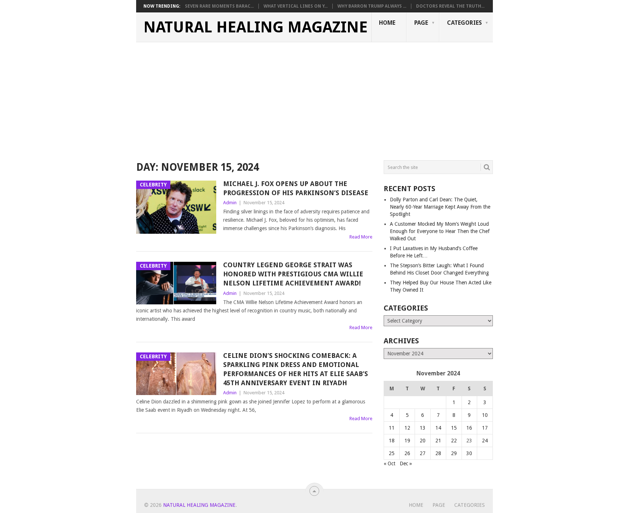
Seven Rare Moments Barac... (219, 6)
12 (407, 428)
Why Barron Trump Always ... (371, 6)
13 (423, 428)
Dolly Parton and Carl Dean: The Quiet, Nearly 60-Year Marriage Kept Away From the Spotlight (440, 207)
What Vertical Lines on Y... (296, 6)
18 (392, 440)
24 (485, 440)
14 (438, 428)
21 (438, 440)
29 (454, 453)
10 (485, 415)
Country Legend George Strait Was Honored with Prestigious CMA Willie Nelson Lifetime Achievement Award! (293, 274)
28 (438, 453)
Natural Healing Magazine (255, 27)
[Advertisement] (314, 97)
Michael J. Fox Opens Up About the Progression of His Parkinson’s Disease (295, 188)
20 (423, 440)
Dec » (406, 463)
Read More (360, 237)
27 (423, 453)
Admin (230, 202)
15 (454, 428)
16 (469, 428)
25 (392, 453)
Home (387, 22)
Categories (464, 22)
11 (392, 428)
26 (407, 453)
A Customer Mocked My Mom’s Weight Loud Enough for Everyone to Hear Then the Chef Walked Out (440, 231)
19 (407, 440)
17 (485, 428)
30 (469, 453)
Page (421, 22)
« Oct (389, 463)
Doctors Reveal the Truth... (450, 6)
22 (454, 440)
